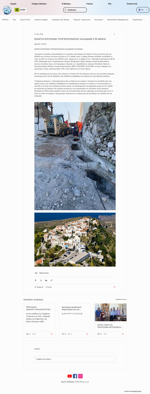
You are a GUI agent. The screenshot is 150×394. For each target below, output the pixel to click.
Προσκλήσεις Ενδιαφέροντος (117, 20)
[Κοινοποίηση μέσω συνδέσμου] (52, 280)
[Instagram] (80, 376)
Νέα (14, 20)
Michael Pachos (136, 391)
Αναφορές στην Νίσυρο (60, 20)
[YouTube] (70, 376)
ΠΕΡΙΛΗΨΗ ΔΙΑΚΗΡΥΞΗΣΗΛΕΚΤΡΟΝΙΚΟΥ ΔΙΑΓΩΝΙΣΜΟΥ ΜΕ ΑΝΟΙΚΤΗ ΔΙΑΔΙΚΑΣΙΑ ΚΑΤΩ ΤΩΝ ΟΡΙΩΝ (39, 308)
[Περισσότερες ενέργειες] (114, 34)
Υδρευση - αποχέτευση (81, 20)
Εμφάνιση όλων (121, 299)
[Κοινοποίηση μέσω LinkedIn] (46, 280)
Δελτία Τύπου (25, 20)
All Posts (5, 20)
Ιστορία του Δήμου (41, 20)
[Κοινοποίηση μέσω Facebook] (35, 280)
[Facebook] (75, 376)
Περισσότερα (137, 20)
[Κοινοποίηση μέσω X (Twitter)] (41, 280)
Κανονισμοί (99, 20)
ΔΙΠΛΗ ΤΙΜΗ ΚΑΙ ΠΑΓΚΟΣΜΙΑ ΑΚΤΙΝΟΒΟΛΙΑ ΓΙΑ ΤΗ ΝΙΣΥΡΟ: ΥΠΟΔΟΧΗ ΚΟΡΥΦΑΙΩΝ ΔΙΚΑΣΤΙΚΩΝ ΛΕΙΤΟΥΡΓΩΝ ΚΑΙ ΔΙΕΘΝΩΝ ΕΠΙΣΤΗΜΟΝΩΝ (110, 326)
